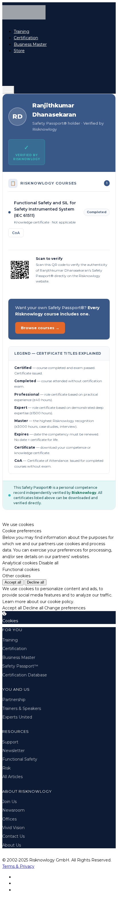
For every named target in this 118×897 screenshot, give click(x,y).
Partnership (13, 699)
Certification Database (24, 675)
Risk (6, 768)
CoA (16, 233)
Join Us (9, 801)
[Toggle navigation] (8, 90)
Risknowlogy (84, 492)
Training (21, 31)
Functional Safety (19, 759)
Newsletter (13, 750)
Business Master (30, 44)
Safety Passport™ (20, 666)
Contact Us (13, 836)
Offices (9, 819)
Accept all (13, 582)
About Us (11, 845)
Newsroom (13, 810)
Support (10, 742)
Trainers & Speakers (21, 708)
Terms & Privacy (18, 866)
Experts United (17, 717)
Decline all (35, 582)
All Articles (12, 776)
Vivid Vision (13, 827)
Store (19, 50)
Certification (26, 37)
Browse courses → (40, 327)
